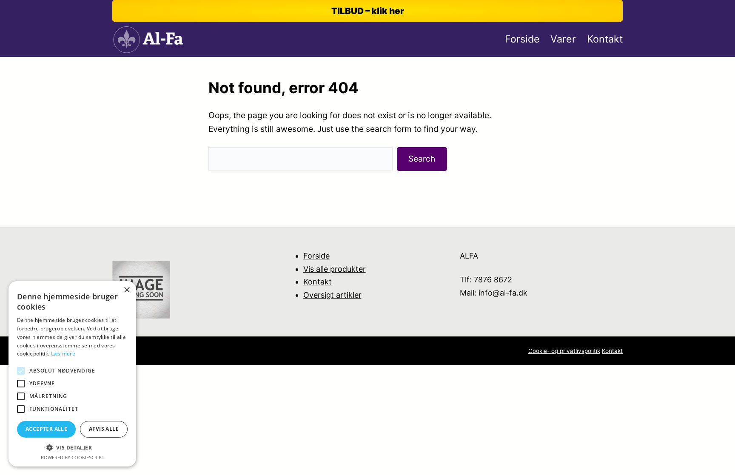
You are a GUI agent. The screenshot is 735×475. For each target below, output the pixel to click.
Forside (316, 255)
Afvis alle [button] (104, 428)
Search (421, 159)
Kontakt (317, 281)
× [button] (126, 290)
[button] (72, 447)
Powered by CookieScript (72, 457)
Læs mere (63, 353)
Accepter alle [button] (46, 428)
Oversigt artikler (332, 294)
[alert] (72, 373)
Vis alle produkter (334, 269)
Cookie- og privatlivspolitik (564, 350)
